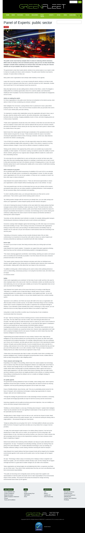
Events (51, 15)
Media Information (8, 495)
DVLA (25, 496)
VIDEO (65, 15)
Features (20, 15)
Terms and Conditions (9, 499)
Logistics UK (47, 495)
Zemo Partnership (48, 496)
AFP (45, 491)
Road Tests (42, 15)
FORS (25, 491)
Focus (27, 15)
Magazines (35, 15)
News (13, 15)
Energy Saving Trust (29, 493)
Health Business (68, 493)
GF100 (58, 15)
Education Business (69, 491)
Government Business (69, 495)
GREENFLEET (67, 496)
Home (7, 15)
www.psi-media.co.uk (59, 519)
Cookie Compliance (9, 493)
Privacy (6, 498)
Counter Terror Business (70, 498)
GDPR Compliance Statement (11, 496)
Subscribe (72, 15)
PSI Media (66, 499)
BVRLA (46, 493)
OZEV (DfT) (27, 495)
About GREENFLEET (9, 491)
